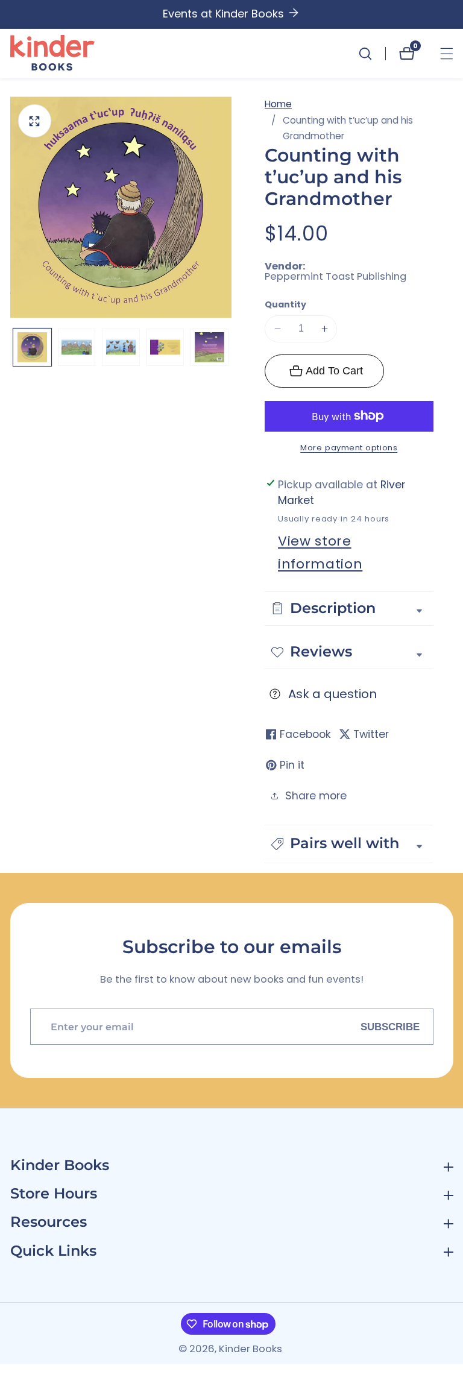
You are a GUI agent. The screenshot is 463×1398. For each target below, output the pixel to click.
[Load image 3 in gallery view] (121, 348)
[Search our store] (372, 53)
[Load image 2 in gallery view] (77, 348)
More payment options (348, 447)
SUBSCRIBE (390, 1026)
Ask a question (332, 693)
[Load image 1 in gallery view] (32, 348)
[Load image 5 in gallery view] (209, 348)
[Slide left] (16, 347)
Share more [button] (316, 796)
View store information (320, 552)
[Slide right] (226, 347)
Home (278, 104)
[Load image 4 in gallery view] (165, 348)
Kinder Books (250, 1349)
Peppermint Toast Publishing (335, 277)
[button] (349, 844)
